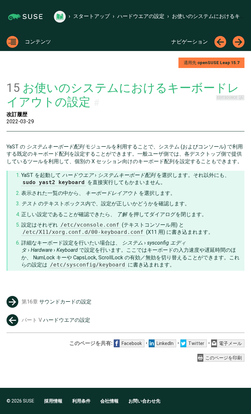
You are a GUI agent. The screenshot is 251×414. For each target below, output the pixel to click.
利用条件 (81, 401)
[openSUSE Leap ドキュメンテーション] (60, 17)
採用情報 (53, 401)
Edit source (227, 97)
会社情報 (109, 401)
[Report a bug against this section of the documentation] (241, 97)
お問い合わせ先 (144, 401)
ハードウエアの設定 (140, 16)
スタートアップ (91, 16)
